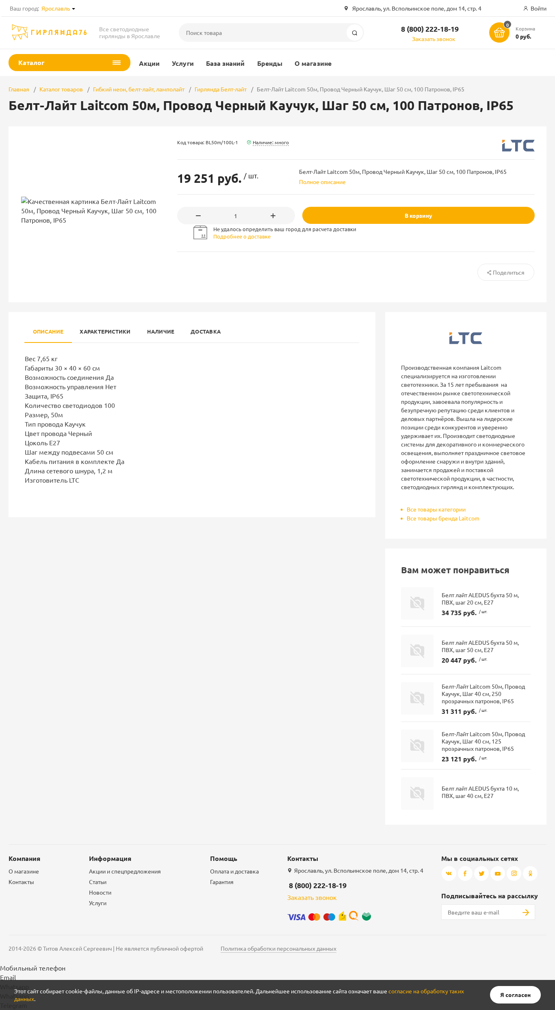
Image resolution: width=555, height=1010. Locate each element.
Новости (100, 892)
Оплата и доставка (234, 871)
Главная (19, 89)
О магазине (313, 63)
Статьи (97, 881)
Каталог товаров (61, 89)
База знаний (225, 63)
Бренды (269, 63)
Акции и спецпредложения (125, 871)
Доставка (206, 331)
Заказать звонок (433, 38)
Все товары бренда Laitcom (443, 518)
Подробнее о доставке (242, 236)
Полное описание (322, 181)
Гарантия (222, 881)
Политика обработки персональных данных (278, 948)
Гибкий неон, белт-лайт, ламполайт (138, 89)
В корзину (418, 215)
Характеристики (105, 331)
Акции (149, 63)
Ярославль (55, 8)
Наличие (161, 331)
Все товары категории (436, 509)
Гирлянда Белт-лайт (221, 89)
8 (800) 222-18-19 (430, 28)
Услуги (182, 63)
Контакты (21, 881)
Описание (48, 331)
